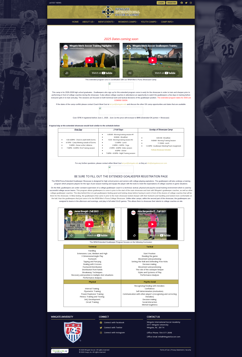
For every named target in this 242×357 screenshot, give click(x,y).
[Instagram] (191, 3)
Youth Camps (148, 21)
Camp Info (167, 21)
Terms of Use (165, 350)
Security (188, 350)
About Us (87, 21)
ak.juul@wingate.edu (118, 104)
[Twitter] (186, 3)
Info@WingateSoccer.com (169, 336)
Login (161, 3)
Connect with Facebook (114, 322)
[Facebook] (182, 3)
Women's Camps (127, 21)
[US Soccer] (73, 332)
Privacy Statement (177, 350)
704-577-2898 (165, 332)
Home (75, 21)
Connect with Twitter (113, 327)
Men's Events (105, 21)
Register (172, 3)
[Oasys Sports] (60, 351)
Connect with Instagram (114, 332)
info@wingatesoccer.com (157, 163)
